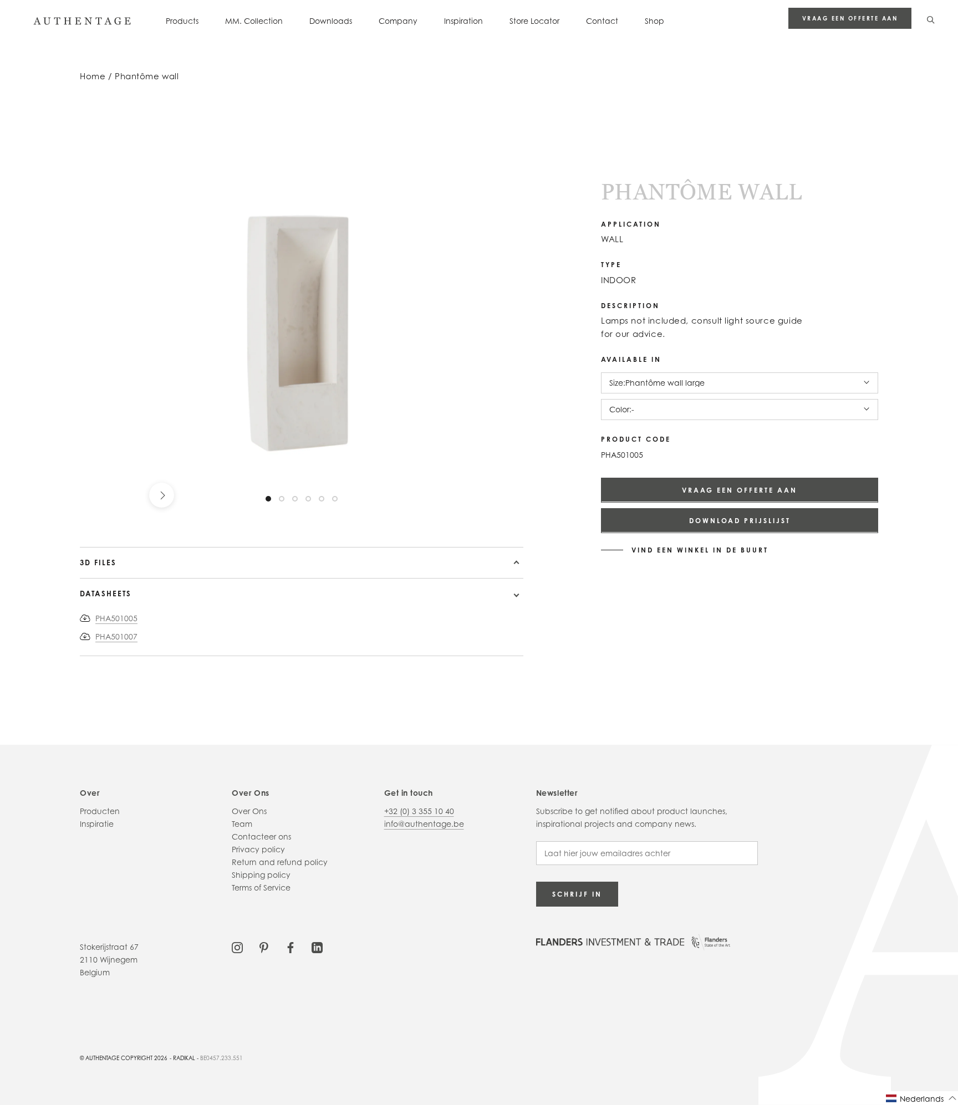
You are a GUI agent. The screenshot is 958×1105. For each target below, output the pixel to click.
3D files (98, 562)
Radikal (184, 1058)
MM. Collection (254, 20)
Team (242, 823)
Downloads (330, 20)
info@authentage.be (424, 823)
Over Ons (249, 811)
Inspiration (463, 20)
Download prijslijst (740, 520)
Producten (100, 811)
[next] (161, 495)
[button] (921, 1098)
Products (182, 20)
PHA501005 (116, 618)
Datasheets (105, 593)
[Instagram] (237, 946)
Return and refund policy (280, 862)
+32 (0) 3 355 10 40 (419, 811)
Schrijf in (577, 894)
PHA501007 (116, 636)
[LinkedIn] (317, 946)
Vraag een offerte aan (850, 18)
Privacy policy (258, 849)
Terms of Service (261, 887)
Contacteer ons (261, 836)
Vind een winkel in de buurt (699, 549)
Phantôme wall (147, 76)
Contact (602, 20)
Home (92, 76)
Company (398, 20)
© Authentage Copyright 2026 (123, 1058)
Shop (654, 20)
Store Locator (534, 20)
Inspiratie (97, 823)
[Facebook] (290, 946)
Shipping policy (261, 874)
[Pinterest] (263, 946)
